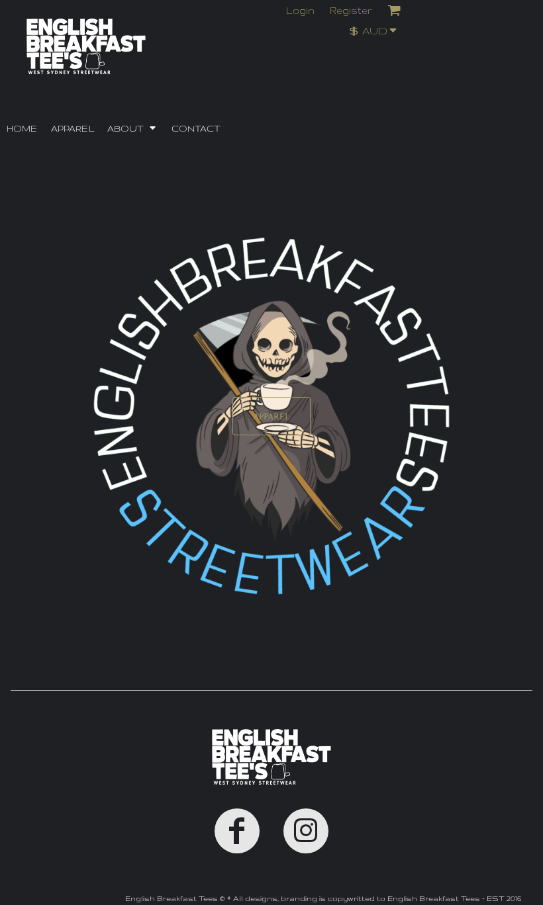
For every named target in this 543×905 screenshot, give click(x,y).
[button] (377, 30)
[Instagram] (305, 830)
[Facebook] (237, 830)
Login (300, 10)
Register (351, 10)
